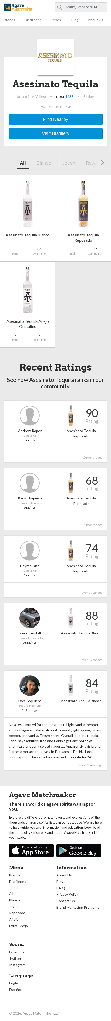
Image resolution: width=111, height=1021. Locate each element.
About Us (95, 19)
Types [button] (56, 19)
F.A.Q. (61, 888)
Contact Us (65, 901)
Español (15, 989)
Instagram (17, 965)
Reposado (17, 913)
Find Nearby (55, 119)
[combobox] (81, 7)
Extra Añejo (18, 926)
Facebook (17, 952)
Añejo (14, 919)
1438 (69, 96)
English (15, 983)
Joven (68, 163)
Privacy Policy (67, 894)
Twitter (15, 958)
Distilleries (33, 19)
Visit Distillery (55, 133)
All (23, 163)
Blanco (44, 163)
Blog (74, 19)
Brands (9, 19)
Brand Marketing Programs (77, 907)
